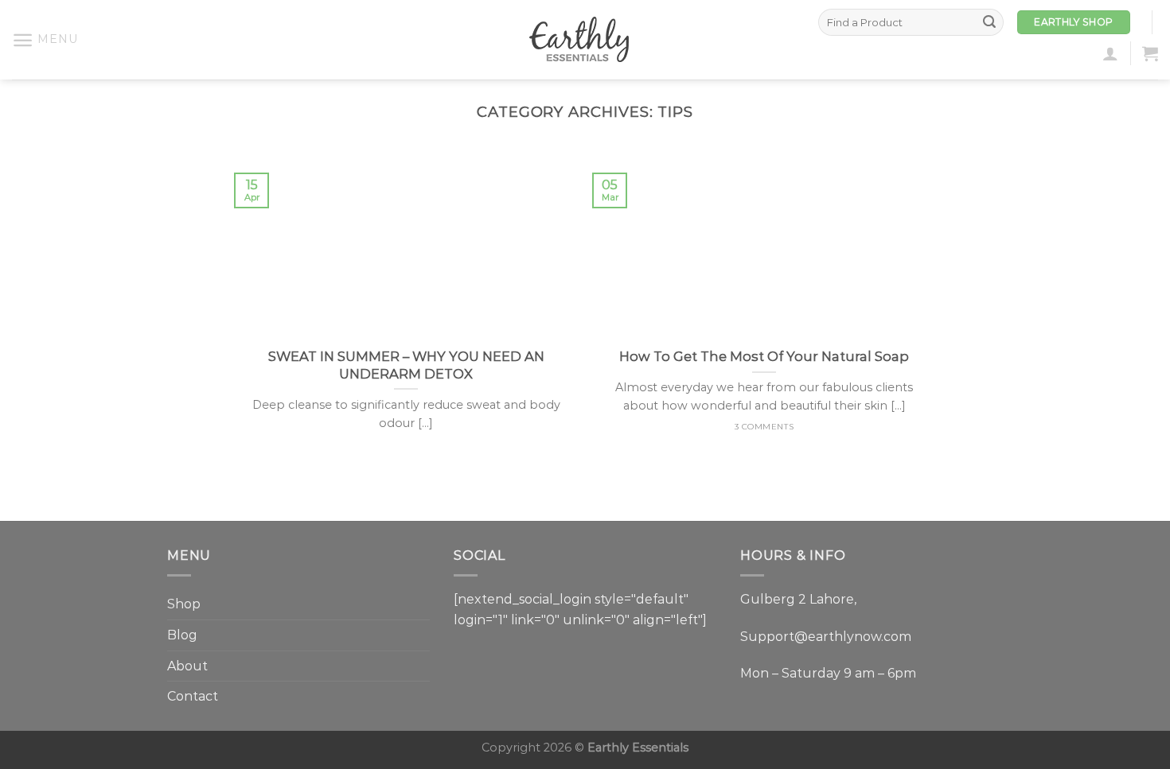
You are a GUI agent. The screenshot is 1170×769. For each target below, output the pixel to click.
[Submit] (989, 22)
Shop (184, 604)
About (187, 666)
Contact (192, 696)
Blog (182, 635)
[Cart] (1150, 53)
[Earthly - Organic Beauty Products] (585, 40)
